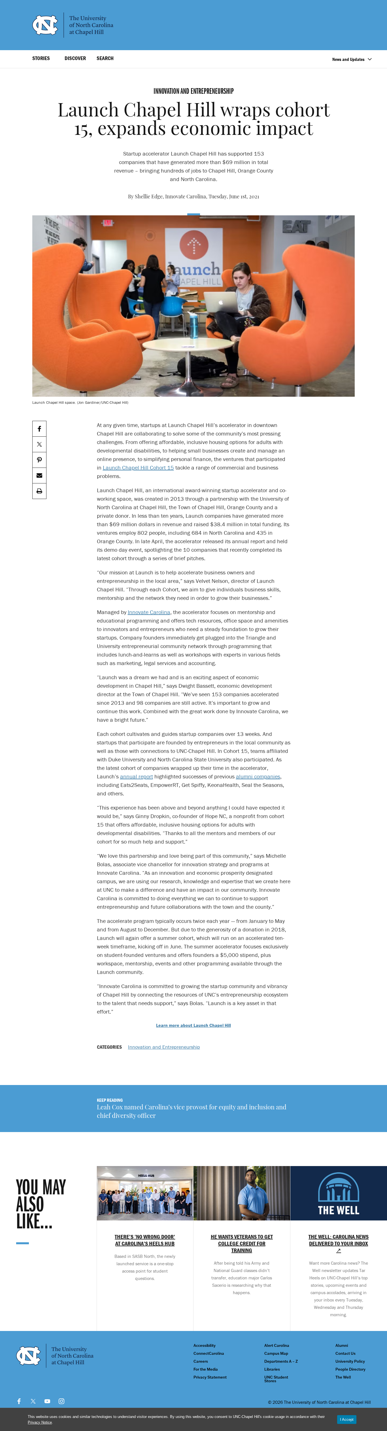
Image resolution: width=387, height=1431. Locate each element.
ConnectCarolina (209, 1353)
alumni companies (258, 776)
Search (105, 58)
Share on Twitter (39, 444)
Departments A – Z (281, 1361)
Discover (75, 58)
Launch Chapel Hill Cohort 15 (138, 467)
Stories (41, 58)
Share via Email (39, 475)
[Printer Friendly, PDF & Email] (39, 491)
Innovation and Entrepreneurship (164, 1047)
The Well (343, 1377)
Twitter (33, 1401)
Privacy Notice (40, 1422)
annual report (136, 776)
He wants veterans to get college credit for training (242, 1243)
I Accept (347, 1419)
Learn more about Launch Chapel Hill (193, 1025)
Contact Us (345, 1353)
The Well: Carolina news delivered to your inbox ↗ (339, 1243)
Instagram (61, 1401)
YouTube (47, 1401)
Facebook (19, 1401)
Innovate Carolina (149, 611)
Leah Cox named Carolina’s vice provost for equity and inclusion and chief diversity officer (191, 1112)
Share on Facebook (39, 429)
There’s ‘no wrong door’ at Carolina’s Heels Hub (145, 1240)
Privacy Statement (210, 1377)
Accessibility (205, 1345)
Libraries (272, 1369)
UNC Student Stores (276, 1379)
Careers (201, 1361)
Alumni (341, 1345)
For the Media (206, 1369)
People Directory (350, 1369)
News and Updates (348, 59)
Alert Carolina (276, 1345)
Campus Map (276, 1353)
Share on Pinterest (39, 460)
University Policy (350, 1361)
